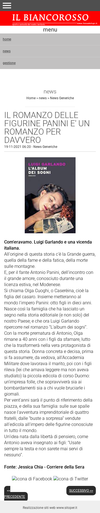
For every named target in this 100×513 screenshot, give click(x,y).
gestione (9, 63)
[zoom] (50, 231)
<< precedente (14, 494)
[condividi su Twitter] (70, 478)
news (7, 51)
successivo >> (81, 491)
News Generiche (62, 98)
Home (31, 98)
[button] (6, 5)
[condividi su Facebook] (32, 478)
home (7, 39)
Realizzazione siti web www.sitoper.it (50, 508)
